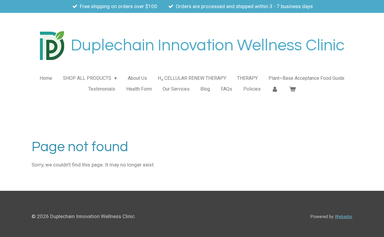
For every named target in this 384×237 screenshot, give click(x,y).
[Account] (275, 89)
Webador (343, 216)
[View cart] (292, 89)
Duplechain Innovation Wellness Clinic (208, 45)
